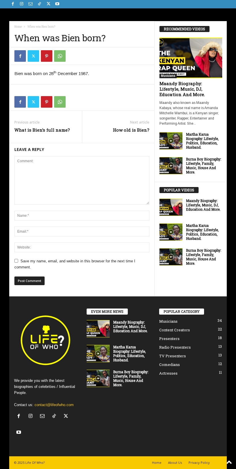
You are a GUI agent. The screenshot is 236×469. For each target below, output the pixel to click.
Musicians (168, 75)
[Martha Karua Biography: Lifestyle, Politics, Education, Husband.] (170, 141)
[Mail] (30, 4)
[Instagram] (21, 4)
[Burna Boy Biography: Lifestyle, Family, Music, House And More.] (170, 165)
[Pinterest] (46, 56)
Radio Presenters (175, 347)
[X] (48, 4)
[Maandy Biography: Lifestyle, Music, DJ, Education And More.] (190, 58)
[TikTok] (39, 4)
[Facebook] (12, 4)
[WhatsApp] (60, 56)
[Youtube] (57, 4)
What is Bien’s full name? (42, 130)
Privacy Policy (199, 462)
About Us (175, 462)
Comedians (169, 364)
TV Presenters (172, 355)
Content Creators (174, 329)
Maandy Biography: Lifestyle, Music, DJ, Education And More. (182, 89)
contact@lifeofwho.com (54, 405)
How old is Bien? (131, 130)
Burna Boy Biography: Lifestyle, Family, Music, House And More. (203, 165)
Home (18, 27)
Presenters (169, 338)
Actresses (168, 373)
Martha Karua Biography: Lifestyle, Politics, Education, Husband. (202, 141)
